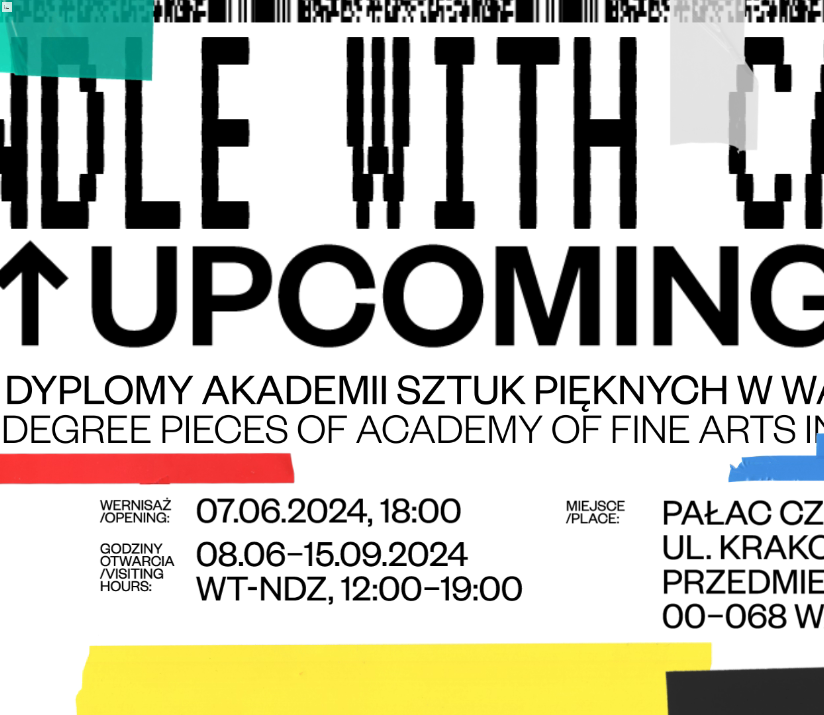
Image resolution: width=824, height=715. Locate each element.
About (89, 7)
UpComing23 (46, 7)
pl (164, 7)
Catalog (129, 7)
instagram (424, 94)
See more (114, 246)
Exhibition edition (791, 7)
